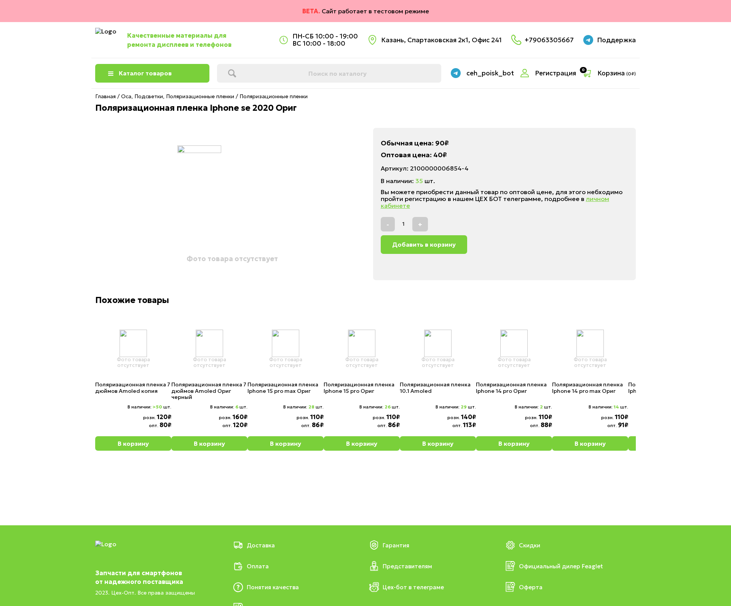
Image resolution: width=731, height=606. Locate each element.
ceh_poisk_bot (490, 73)
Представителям (407, 566)
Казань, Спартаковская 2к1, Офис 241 (441, 40)
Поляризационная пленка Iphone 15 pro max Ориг (282, 387)
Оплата (258, 566)
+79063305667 (549, 40)
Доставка (261, 545)
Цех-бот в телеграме (413, 587)
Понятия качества (273, 587)
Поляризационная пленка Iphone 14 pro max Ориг (587, 387)
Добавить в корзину (424, 244)
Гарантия (396, 545)
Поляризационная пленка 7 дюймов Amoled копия (132, 387)
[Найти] (232, 73)
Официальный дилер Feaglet (561, 566)
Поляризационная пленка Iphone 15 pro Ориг (359, 387)
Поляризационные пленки (273, 96)
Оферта (531, 587)
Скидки (529, 545)
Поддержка (616, 40)
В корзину (133, 443)
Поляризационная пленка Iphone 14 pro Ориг (511, 387)
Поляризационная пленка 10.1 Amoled (435, 387)
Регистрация (555, 73)
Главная (105, 96)
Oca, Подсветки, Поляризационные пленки (177, 96)
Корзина (616, 73)
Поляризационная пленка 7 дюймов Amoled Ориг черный (208, 391)
